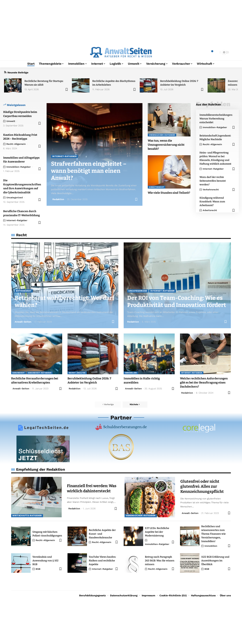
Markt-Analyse (77, 373)
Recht (21, 235)
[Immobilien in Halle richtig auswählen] (149, 354)
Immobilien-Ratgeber (18, 167)
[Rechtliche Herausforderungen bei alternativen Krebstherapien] (36, 354)
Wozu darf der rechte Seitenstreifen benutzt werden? (212, 181)
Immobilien (131, 373)
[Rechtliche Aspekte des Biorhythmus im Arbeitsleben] (81, 85)
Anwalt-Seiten (23, 321)
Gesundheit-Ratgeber (39, 373)
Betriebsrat (24, 291)
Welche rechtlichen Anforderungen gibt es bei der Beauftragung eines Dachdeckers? (204, 382)
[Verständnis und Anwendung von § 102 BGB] (21, 563)
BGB (38, 569)
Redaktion (58, 199)
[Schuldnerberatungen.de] (121, 427)
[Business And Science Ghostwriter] (121, 447)
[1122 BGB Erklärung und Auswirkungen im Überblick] (189, 563)
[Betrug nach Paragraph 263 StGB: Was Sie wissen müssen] (133, 563)
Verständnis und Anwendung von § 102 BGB (45, 560)
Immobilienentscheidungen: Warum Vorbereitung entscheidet (216, 118)
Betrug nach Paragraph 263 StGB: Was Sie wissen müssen (159, 560)
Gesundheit (18, 373)
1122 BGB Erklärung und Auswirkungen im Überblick (215, 560)
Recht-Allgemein (16, 144)
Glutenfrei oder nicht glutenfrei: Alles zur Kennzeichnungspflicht (202, 486)
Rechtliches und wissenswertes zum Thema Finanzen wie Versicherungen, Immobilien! (213, 534)
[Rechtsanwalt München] (199, 428)
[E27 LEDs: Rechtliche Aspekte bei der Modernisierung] (133, 536)
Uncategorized (14, 197)
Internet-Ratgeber (16, 220)
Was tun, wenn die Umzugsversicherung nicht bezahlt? (166, 144)
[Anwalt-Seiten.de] (121, 52)
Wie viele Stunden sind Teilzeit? (169, 192)
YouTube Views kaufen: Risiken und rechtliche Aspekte (102, 560)
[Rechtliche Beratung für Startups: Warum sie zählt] (13, 85)
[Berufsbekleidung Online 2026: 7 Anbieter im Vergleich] (148, 85)
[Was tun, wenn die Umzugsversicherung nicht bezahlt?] (169, 119)
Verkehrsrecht (211, 189)
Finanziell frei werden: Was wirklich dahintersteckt (91, 488)
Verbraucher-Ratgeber (162, 135)
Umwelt (10, 121)
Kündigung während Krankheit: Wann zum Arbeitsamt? (212, 201)
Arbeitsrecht (156, 187)
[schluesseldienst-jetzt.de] (43, 449)
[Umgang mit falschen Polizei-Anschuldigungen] (21, 536)
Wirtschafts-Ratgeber (27, 515)
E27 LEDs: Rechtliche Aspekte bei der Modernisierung (157, 532)
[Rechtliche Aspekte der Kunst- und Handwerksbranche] (77, 536)
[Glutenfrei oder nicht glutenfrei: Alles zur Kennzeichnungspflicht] (150, 497)
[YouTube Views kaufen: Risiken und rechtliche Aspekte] (77, 563)
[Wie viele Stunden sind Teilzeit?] (169, 172)
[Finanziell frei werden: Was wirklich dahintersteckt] (36, 497)
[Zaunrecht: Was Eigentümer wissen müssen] (216, 85)
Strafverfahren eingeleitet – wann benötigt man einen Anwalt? (88, 170)
